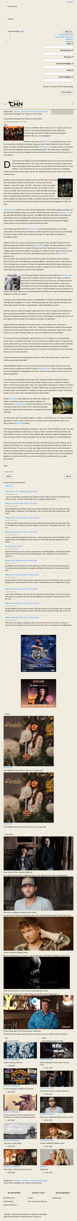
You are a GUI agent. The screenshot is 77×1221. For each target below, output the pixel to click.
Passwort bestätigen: (64, 63)
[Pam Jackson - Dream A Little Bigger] (38, 693)
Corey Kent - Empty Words (12, 1143)
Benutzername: (66, 50)
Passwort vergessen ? (66, 34)
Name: (69, 44)
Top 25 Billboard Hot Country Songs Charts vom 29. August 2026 (25, 827)
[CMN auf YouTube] (66, 112)
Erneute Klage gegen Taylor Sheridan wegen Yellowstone (22, 1031)
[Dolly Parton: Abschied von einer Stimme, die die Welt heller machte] (37, 973)
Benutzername (12, 6)
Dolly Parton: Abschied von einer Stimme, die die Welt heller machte (26, 991)
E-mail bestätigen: (65, 77)
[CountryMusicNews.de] (16, 104)
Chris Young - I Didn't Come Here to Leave (17, 1169)
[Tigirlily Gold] (56, 1157)
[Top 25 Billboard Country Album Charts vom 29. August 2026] (29, 741)
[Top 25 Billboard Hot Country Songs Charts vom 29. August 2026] (29, 797)
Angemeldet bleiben (14, 31)
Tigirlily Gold (44, 1169)
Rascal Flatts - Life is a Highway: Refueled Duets (21, 491)
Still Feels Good (45, 147)
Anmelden (8, 486)
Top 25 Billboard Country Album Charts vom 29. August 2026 (23, 770)
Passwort (11, 19)
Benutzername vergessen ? (64, 37)
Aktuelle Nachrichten (47, 1088)
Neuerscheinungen (46, 1059)
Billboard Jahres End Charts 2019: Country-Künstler (22, 603)
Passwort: (67, 57)
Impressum (37, 1216)
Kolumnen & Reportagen (12, 1059)
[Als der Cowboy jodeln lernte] (20, 1050)
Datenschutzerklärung (11, 1216)
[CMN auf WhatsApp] (62, 112)
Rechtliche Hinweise (26, 1216)
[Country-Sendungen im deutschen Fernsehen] (20, 1076)
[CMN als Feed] (70, 112)
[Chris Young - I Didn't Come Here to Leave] (20, 1157)
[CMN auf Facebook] (54, 112)
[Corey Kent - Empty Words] (20, 1131)
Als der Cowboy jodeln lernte (13, 1062)
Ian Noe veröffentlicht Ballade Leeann (16, 952)
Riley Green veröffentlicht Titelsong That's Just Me (20, 912)
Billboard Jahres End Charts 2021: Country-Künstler (22, 518)
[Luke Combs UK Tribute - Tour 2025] (38, 654)
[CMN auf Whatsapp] (63, 1181)
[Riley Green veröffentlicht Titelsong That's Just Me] (38, 893)
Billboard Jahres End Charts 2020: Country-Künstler (22, 575)
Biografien (43, 1166)
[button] (11, 1205)
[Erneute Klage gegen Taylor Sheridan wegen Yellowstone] (38, 1012)
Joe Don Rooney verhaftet (13, 546)
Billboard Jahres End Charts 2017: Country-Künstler (22, 617)
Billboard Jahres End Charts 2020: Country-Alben (21, 560)
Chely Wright (39, 245)
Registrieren (69, 39)
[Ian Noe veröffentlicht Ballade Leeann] (38, 933)
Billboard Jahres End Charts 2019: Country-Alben (21, 589)
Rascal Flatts (46, 141)
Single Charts (8, 824)
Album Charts (8, 767)
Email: (69, 70)
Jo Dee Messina (19, 404)
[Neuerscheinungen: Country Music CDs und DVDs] (56, 1050)
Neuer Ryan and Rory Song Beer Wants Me (18, 872)
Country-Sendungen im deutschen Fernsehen (18, 1089)
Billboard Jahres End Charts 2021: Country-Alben (21, 532)
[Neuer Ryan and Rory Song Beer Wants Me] (38, 853)
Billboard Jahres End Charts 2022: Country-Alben (21, 503)
